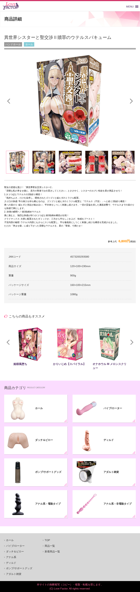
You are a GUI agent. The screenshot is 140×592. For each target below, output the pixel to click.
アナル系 (11, 557)
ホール (39, 408)
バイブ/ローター (113, 408)
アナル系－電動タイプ (48, 503)
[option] (70, 101)
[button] (130, 6)
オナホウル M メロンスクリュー (110, 365)
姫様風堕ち (20, 363)
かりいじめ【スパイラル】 (69, 363)
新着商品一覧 (52, 551)
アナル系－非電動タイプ (118, 503)
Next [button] (131, 100)
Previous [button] (8, 100)
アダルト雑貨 (111, 471)
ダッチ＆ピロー (44, 439)
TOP (47, 540)
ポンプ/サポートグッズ (48, 471)
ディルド (109, 439)
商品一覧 (50, 545)
